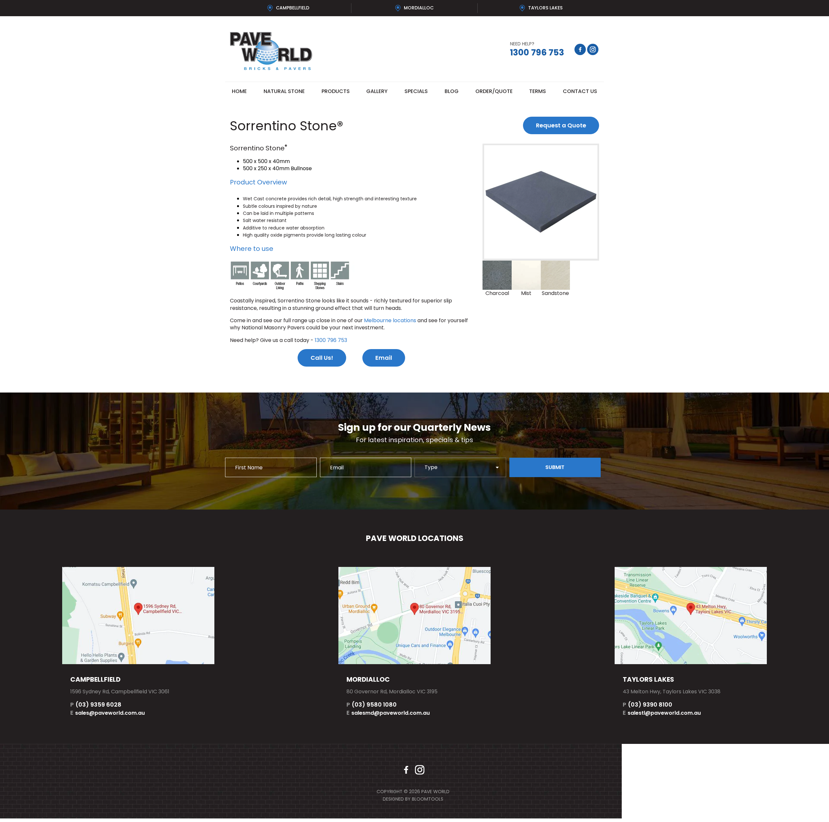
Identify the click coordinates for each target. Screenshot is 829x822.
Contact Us (580, 91)
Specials (416, 91)
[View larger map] (138, 615)
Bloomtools (427, 799)
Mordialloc (419, 8)
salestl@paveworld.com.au (662, 713)
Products (336, 91)
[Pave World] (320, 51)
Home (239, 91)
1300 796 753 (537, 49)
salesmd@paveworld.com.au (388, 713)
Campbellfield (292, 8)
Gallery (377, 91)
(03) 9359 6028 (95, 704)
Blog (452, 91)
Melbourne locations (390, 320)
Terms (537, 91)
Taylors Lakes (545, 8)
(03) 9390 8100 (647, 704)
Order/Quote (494, 91)
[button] (561, 125)
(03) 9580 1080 (371, 704)
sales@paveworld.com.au (107, 713)
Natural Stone (284, 91)
